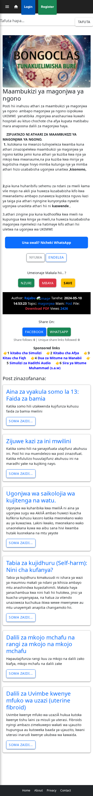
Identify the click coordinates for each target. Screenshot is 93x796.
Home (26, 790)
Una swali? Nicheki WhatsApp (46, 242)
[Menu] (7, 6)
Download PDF (37, 308)
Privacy (51, 790)
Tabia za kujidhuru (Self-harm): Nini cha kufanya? (46, 566)
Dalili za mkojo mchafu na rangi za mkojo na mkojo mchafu (40, 644)
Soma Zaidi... (21, 421)
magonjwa (46, 303)
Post (69, 303)
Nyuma (35, 257)
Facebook (34, 331)
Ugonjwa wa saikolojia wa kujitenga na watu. (40, 496)
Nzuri (26, 283)
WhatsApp (59, 331)
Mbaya (48, 283)
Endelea (56, 257)
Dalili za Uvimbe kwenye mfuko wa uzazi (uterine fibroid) (38, 700)
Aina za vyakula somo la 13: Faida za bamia (42, 395)
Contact (65, 790)
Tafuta (84, 22)
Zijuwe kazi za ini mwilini (38, 441)
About (38, 790)
